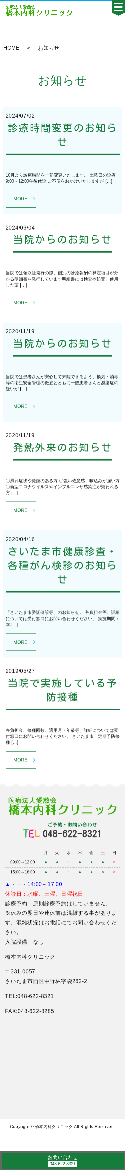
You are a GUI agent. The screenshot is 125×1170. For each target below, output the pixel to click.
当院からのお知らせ (62, 240)
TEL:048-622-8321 (29, 996)
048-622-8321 (72, 830)
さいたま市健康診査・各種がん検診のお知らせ (63, 566)
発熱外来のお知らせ (62, 448)
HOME (11, 48)
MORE (20, 198)
